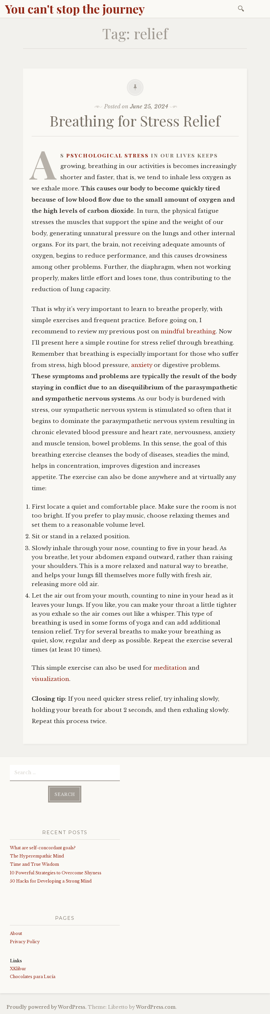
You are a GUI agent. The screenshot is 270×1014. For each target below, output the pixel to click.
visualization (50, 679)
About (16, 933)
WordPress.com (156, 1007)
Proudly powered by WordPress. (47, 1007)
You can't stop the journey (75, 8)
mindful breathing (188, 331)
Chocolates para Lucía (32, 976)
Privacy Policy (25, 941)
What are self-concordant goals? (42, 847)
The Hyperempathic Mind (37, 856)
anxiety (141, 365)
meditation (170, 667)
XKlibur (18, 968)
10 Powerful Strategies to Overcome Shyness (55, 872)
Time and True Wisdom (34, 864)
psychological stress (107, 155)
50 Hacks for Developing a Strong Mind (51, 881)
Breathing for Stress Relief (135, 120)
